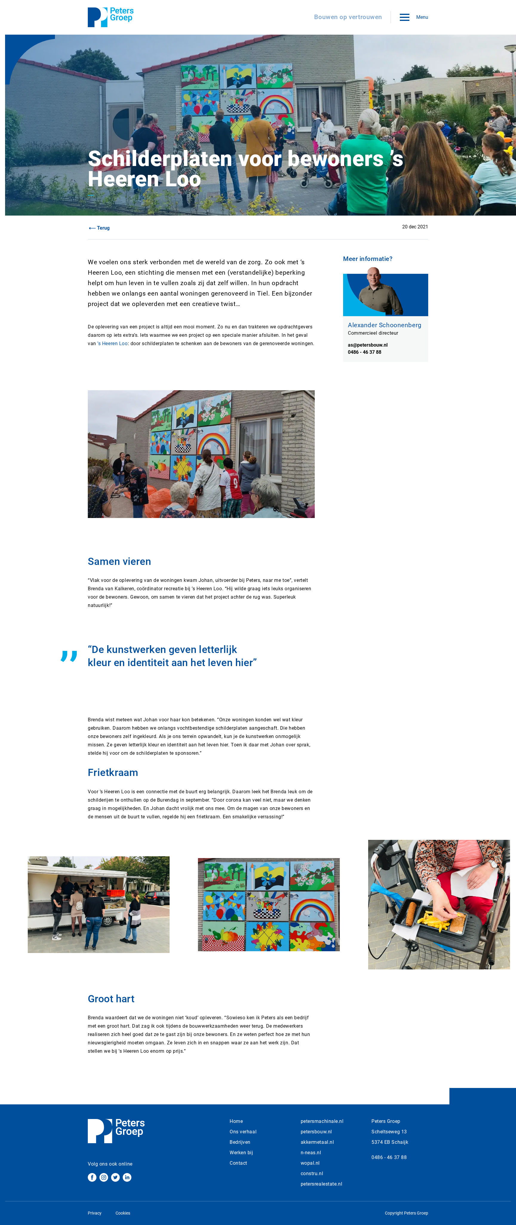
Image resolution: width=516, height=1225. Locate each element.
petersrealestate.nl (322, 1184)
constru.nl (312, 1173)
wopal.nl (310, 1163)
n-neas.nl (311, 1152)
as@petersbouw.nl (368, 345)
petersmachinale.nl (322, 1121)
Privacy (95, 1213)
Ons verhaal (243, 1132)
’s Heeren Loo (112, 343)
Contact (238, 1163)
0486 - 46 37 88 (364, 352)
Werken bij (241, 1152)
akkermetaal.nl (317, 1142)
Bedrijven (240, 1142)
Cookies (123, 1213)
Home (236, 1121)
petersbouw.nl (316, 1132)
